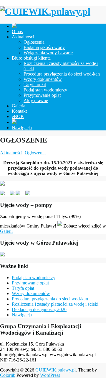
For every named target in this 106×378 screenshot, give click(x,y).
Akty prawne (36, 100)
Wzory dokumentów (43, 79)
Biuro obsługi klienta (31, 57)
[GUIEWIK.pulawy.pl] (45, 11)
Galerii (6, 231)
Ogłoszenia (34, 42)
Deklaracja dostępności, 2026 (39, 309)
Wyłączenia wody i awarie (48, 52)
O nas (17, 31)
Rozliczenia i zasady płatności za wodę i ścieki (55, 304)
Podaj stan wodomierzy (45, 89)
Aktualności (23, 36)
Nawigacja (22, 127)
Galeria (18, 105)
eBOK (18, 116)
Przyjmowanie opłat (42, 95)
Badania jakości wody (44, 47)
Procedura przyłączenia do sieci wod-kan (62, 73)
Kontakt (19, 111)
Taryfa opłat (35, 84)
